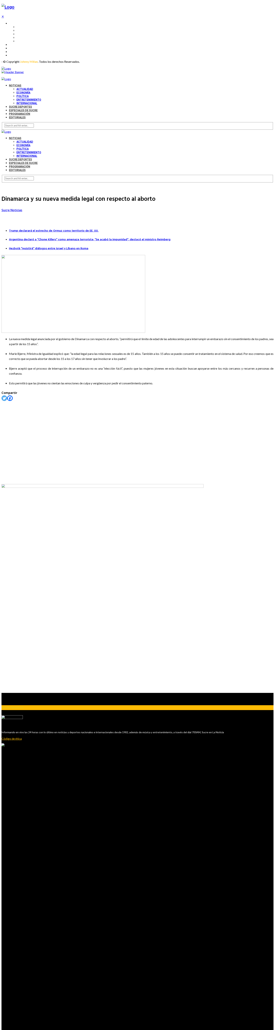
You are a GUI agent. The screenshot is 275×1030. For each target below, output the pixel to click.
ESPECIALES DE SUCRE (22, 48)
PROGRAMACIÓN (19, 51)
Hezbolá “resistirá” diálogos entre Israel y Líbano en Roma (48, 248)
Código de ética (11, 738)
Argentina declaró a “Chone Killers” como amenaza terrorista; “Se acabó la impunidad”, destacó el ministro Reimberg (89, 239)
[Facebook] (10, 398)
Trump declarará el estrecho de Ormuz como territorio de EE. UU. (54, 230)
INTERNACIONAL (26, 41)
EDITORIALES (17, 55)
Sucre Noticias (11, 210)
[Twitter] (4, 398)
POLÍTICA (22, 33)
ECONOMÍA (23, 30)
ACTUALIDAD (24, 26)
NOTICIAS (15, 23)
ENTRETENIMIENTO (28, 37)
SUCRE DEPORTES (20, 44)
